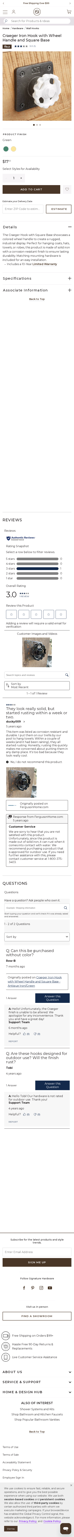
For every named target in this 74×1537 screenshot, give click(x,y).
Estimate (59, 209)
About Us (12, 1372)
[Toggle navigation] (7, 11)
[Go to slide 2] (37, 125)
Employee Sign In (13, 1477)
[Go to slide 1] (34, 125)
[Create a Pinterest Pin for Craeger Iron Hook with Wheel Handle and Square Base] (7, 46)
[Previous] (3, 3)
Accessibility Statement (17, 1462)
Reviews (12, 520)
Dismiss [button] (11, 1528)
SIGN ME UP (37, 1262)
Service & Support (22, 1382)
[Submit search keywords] (6, 21)
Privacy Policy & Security (17, 1470)
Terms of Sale (11, 1454)
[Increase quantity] (21, 178)
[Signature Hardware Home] (37, 11)
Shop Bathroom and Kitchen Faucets (37, 1414)
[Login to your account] (13, 12)
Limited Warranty (45, 264)
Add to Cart (31, 189)
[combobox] (37, 21)
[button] (71, 1485)
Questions (15, 883)
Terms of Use (10, 1447)
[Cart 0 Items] (69, 12)
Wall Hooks (32, 28)
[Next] (68, 3)
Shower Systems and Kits (37, 1409)
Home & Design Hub (23, 1392)
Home (6, 28)
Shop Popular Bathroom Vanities (37, 1419)
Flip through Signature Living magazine (36, 3)
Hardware (17, 28)
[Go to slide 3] (40, 125)
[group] (36, 3)
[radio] (6, 149)
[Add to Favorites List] (67, 189)
